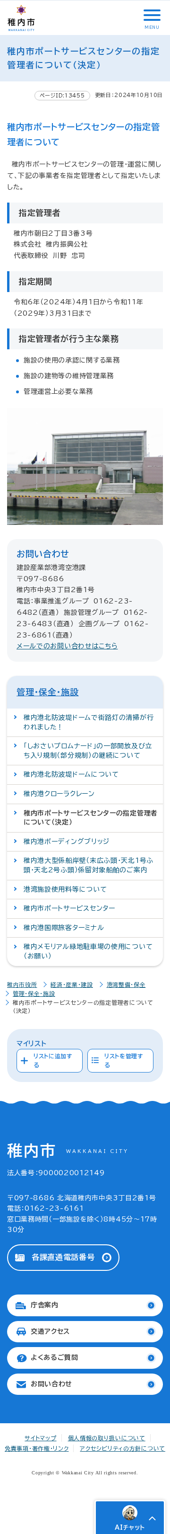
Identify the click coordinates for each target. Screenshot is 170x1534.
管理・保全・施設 (48, 692)
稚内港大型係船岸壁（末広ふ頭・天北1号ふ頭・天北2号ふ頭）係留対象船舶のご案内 (88, 865)
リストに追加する (53, 1060)
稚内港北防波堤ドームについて (71, 774)
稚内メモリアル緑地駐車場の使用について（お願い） (88, 951)
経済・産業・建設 (72, 984)
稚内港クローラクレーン (59, 793)
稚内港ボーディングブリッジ (67, 841)
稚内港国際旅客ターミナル (64, 927)
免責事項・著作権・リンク (36, 1448)
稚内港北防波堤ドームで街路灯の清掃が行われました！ (88, 722)
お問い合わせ (51, 1384)
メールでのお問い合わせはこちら (67, 646)
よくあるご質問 (54, 1357)
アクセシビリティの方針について (122, 1448)
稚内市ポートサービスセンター (69, 908)
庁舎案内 (45, 1305)
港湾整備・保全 (126, 984)
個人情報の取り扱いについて (106, 1438)
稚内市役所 (22, 984)
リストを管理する (124, 1060)
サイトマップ (40, 1438)
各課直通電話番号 (63, 1257)
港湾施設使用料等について (65, 889)
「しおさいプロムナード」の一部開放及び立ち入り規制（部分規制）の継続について (88, 751)
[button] (151, 15)
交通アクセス (50, 1331)
